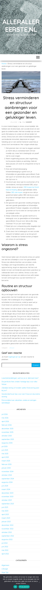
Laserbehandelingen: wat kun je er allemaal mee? (20, 378)
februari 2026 (7, 425)
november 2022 (7, 529)
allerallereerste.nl (21, 25)
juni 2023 (5, 507)
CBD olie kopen (17, 192)
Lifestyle (11, 348)
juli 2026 (5, 414)
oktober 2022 (7, 532)
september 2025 (8, 439)
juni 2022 (5, 547)
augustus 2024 (7, 482)
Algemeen (5, 565)
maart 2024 (6, 489)
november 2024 (7, 471)
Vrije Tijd (5, 572)
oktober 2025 (7, 436)
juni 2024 (5, 486)
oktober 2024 (7, 475)
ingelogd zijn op (14, 357)
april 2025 (5, 457)
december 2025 (7, 429)
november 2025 (7, 432)
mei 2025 (5, 454)
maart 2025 (6, 461)
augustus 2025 (7, 443)
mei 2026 (5, 418)
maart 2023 (6, 518)
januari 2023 (6, 522)
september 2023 (8, 504)
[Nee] (39, 582)
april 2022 (5, 554)
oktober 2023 (7, 500)
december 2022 (7, 525)
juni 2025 (5, 450)
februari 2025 (7, 464)
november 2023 (7, 496)
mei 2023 (5, 511)
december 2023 (7, 493)
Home (4, 64)
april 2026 (5, 421)
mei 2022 (5, 550)
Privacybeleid (24, 587)
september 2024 (8, 479)
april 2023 (5, 514)
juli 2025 (5, 446)
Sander (29, 122)
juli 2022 (5, 543)
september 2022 (8, 536)
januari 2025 (6, 468)
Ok (15, 587)
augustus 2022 (7, 539)
